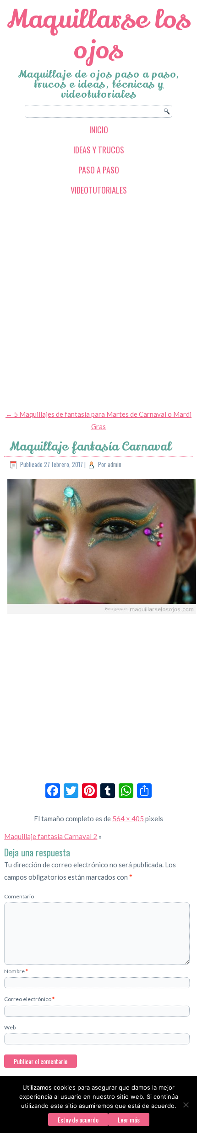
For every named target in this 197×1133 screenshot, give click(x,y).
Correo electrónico (29, 999)
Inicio (98, 130)
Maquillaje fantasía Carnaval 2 (50, 836)
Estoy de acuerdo (78, 1119)
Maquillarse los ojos (99, 35)
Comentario (19, 896)
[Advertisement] (98, 302)
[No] (185, 1104)
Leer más (129, 1119)
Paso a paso (98, 170)
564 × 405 (128, 818)
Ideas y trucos (98, 150)
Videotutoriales (99, 190)
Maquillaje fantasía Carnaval (90, 447)
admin (114, 464)
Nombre (16, 971)
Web (10, 1027)
